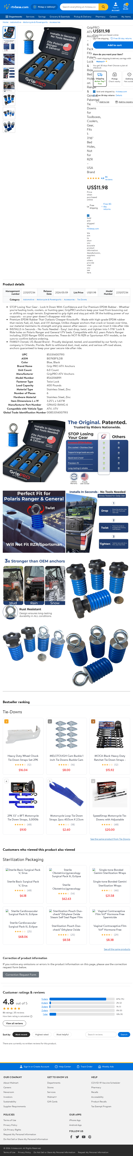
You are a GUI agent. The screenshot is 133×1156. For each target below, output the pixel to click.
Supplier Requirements (14, 1106)
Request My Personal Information (19, 1134)
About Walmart (10, 1082)
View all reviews (14, 1023)
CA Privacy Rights (12, 1129)
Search (124, 1034)
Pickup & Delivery (82, 16)
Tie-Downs (82, 299)
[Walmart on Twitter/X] (77, 1137)
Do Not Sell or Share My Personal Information (25, 1139)
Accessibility (97, 1096)
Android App (75, 1125)
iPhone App (75, 1120)
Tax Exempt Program (101, 1106)
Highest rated (41, 1034)
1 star (45, 1014)
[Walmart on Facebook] (71, 1137)
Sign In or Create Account (36, 1066)
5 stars (45, 999)
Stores (50, 1087)
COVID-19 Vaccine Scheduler (105, 1082)
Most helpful (62, 1034)
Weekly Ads (108, 1066)
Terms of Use (9, 1120)
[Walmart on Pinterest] (90, 1137)
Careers (113, 16)
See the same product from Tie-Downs (110, 839)
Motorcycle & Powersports (35, 22)
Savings (42, 16)
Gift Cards (52, 1101)
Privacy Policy (10, 1125)
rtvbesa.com (93, 228)
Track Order (86, 1066)
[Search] (103, 6)
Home (5, 22)
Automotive (15, 22)
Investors (7, 1096)
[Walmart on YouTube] (84, 1137)
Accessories (55, 22)
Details (119, 95)
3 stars (45, 1006)
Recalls (94, 1092)
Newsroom (8, 1092)
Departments (15, 16)
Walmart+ (52, 1096)
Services (30, 16)
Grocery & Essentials (60, 16)
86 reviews (108, 178)
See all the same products (117, 949)
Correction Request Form (21, 974)
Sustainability (9, 1101)
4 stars (44, 1002)
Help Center (65, 1066)
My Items (126, 16)
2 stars (45, 1010)
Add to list (104, 101)
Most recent (21, 1034)
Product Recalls (99, 1101)
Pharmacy (100, 16)
